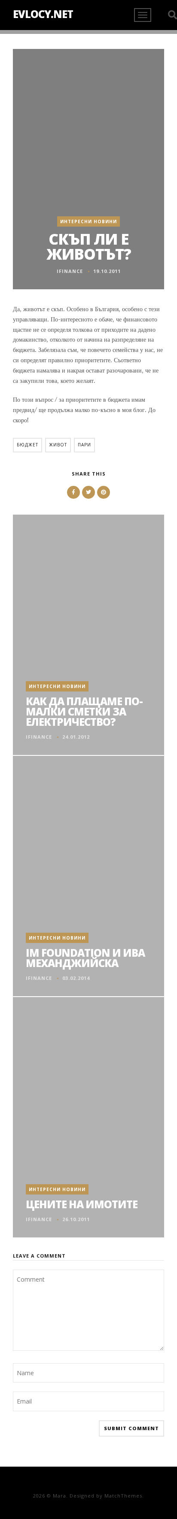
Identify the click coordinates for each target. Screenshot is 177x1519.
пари (84, 445)
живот (58, 445)
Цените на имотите (81, 1204)
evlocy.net (43, 14)
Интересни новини (88, 221)
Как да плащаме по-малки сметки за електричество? (84, 711)
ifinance (70, 271)
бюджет (27, 445)
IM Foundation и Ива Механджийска (85, 958)
